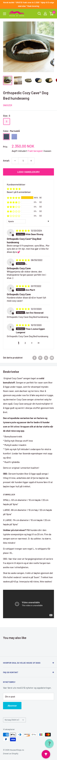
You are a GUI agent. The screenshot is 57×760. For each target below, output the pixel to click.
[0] (51, 13)
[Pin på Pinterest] (40, 357)
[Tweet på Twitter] (46, 357)
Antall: (6, 160)
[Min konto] (45, 13)
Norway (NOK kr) (12, 720)
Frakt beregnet (35, 151)
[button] (13, 197)
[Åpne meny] (4, 14)
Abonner (12, 705)
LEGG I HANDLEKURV (28, 171)
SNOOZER (7, 105)
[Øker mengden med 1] (31, 161)
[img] (23, 230)
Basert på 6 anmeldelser (19, 192)
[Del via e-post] (52, 357)
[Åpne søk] (39, 13)
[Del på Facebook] (34, 357)
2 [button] (25, 343)
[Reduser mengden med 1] (15, 161)
